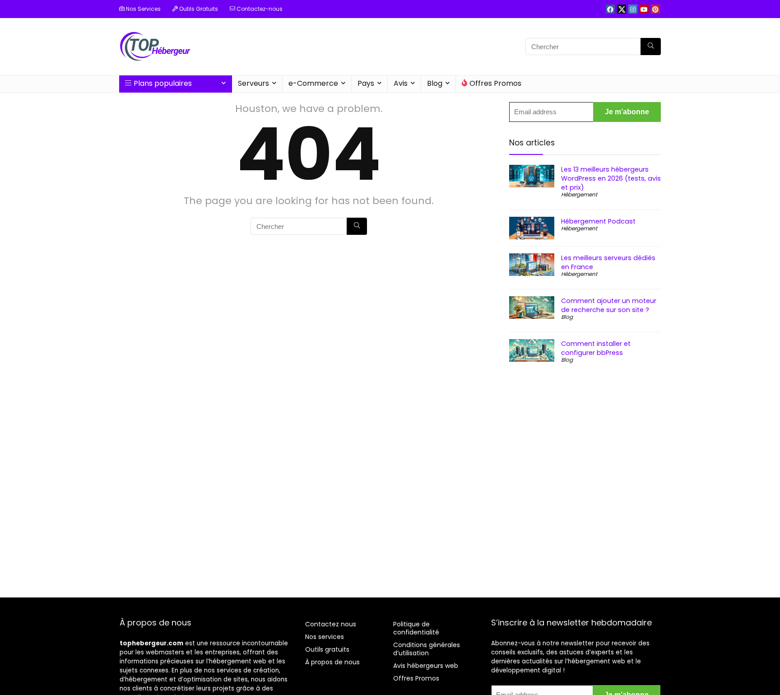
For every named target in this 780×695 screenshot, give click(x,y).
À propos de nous (332, 662)
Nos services (324, 636)
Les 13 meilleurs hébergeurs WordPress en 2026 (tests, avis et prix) (611, 178)
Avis (401, 83)
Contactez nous (330, 624)
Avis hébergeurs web (425, 665)
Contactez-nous (259, 9)
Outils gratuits (327, 649)
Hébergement (579, 194)
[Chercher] (651, 46)
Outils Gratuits (198, 9)
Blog (434, 83)
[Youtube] (644, 9)
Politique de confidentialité (416, 628)
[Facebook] (610, 9)
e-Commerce (313, 83)
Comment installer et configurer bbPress (596, 348)
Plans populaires (163, 83)
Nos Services (143, 9)
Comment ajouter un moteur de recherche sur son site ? (608, 305)
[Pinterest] (655, 9)
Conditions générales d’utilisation (426, 649)
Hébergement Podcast (598, 221)
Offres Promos (495, 83)
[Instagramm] (632, 9)
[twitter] (621, 9)
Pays (366, 83)
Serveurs (253, 83)
